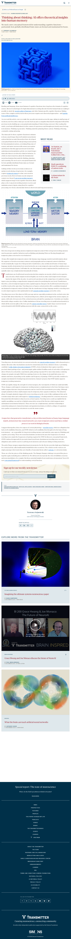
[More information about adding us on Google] (25, 9)
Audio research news (38, 486)
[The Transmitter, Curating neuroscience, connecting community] (15, 2)
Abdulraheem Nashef (58, 159)
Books (35, 825)
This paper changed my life (35, 816)
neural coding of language (23, 111)
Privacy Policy (35, 882)
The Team (35, 849)
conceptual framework (12, 460)
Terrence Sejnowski (9, 30)
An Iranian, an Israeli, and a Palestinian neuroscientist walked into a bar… (58, 151)
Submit (51, 476)
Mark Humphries (11, 598)
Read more (35, 796)
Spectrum (36, 837)
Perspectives (5, 13)
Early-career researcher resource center (35, 858)
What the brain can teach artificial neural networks (26, 722)
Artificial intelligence (25, 486)
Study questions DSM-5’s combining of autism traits (58, 166)
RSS (35, 870)
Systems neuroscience (11, 590)
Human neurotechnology (19, 13)
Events (35, 831)
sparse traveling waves (39, 304)
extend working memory (48, 362)
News (35, 805)
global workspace (34, 396)
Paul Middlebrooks (12, 662)
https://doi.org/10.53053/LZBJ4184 (20, 39)
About (35, 846)
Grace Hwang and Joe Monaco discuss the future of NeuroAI (30, 658)
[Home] (35, 917)
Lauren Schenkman (59, 171)
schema (51, 450)
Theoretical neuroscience (11, 488)
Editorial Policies (35, 876)
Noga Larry (61, 158)
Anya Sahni (13, 247)
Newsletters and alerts (35, 855)
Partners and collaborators (35, 852)
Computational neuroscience (53, 486)
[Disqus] (35, 757)
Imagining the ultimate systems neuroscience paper (27, 594)
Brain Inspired (9, 654)
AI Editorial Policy (35, 879)
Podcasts (35, 819)
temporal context (12, 173)
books (35, 828)
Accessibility (35, 885)
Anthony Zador (11, 726)
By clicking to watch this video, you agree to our (35, 635)
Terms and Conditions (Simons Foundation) (35, 873)
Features (35, 810)
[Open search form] (64, 3)
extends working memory (41, 291)
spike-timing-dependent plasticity (20, 367)
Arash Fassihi (57, 157)
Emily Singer (57, 180)
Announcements (35, 864)
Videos (35, 822)
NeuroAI (7, 718)
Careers (35, 867)
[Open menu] (69, 3)
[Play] (5, 98)
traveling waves (48, 427)
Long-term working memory (23, 178)
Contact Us (35, 888)
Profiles (35, 813)
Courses (35, 834)
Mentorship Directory (35, 861)
